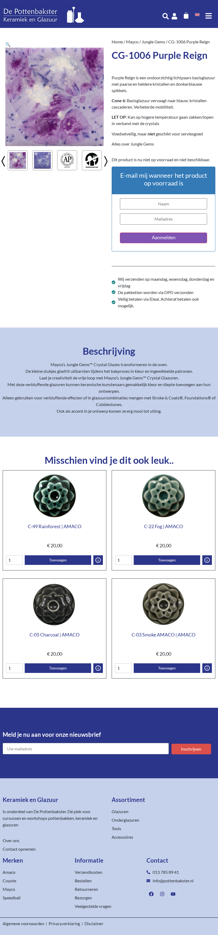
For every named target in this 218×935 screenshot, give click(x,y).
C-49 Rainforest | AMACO (54, 526)
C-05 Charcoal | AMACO (54, 635)
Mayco (132, 41)
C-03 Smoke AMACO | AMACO (163, 635)
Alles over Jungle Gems (133, 143)
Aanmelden (163, 237)
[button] (8, 44)
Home (117, 41)
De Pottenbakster (49, 811)
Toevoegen (58, 560)
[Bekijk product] (98, 560)
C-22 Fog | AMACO (163, 526)
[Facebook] (151, 894)
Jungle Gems (153, 41)
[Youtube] (173, 894)
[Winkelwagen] (186, 15)
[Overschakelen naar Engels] (197, 14)
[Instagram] (162, 894)
